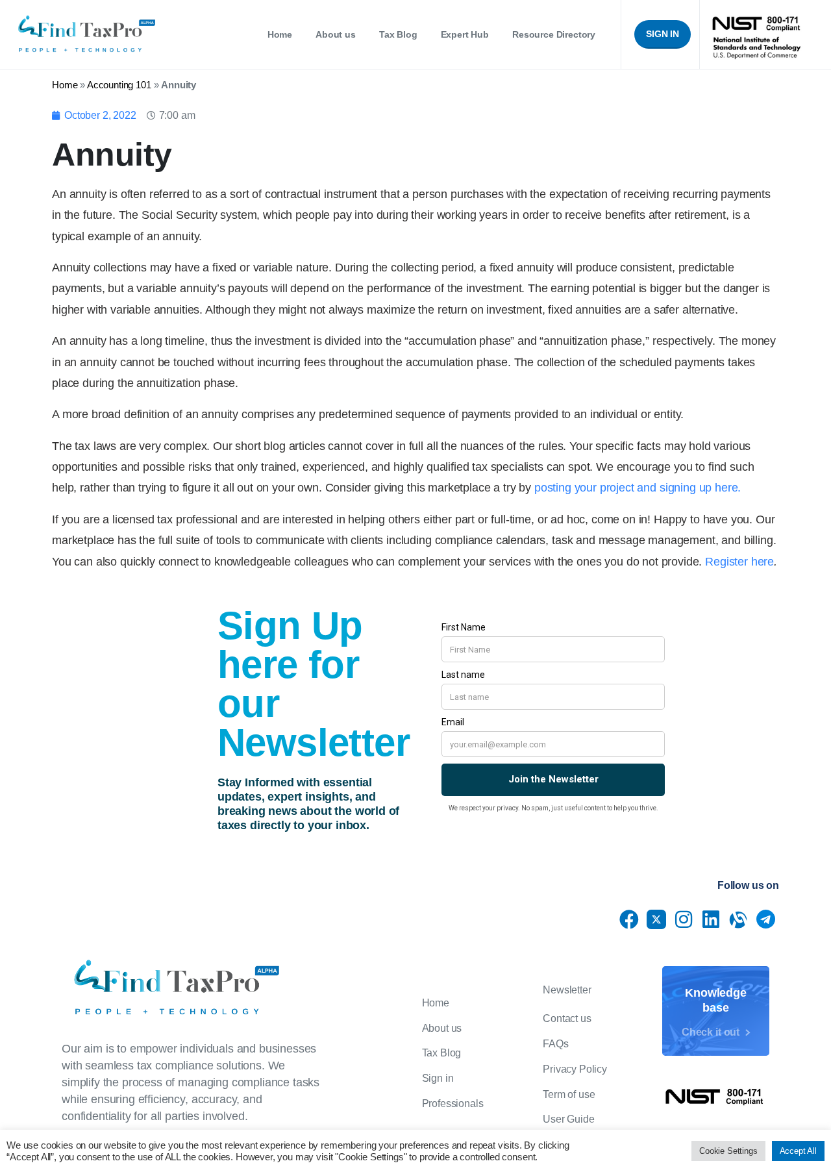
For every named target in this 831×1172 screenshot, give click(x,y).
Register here (739, 561)
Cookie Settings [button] (728, 1151)
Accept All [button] (798, 1151)
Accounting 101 (119, 84)
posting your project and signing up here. (637, 487)
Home (64, 84)
